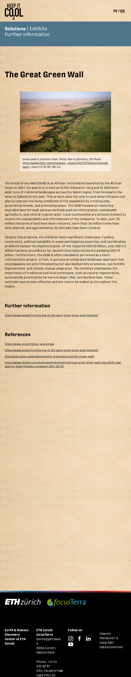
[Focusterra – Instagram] (70, 638)
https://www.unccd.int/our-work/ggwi (29, 344)
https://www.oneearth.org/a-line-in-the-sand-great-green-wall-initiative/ (51, 315)
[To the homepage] (15, 12)
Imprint (105, 633)
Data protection (111, 647)
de (115, 11)
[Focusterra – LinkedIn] (88, 638)
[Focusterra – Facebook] (79, 638)
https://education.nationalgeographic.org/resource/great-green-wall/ (49, 356)
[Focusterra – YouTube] (70, 644)
